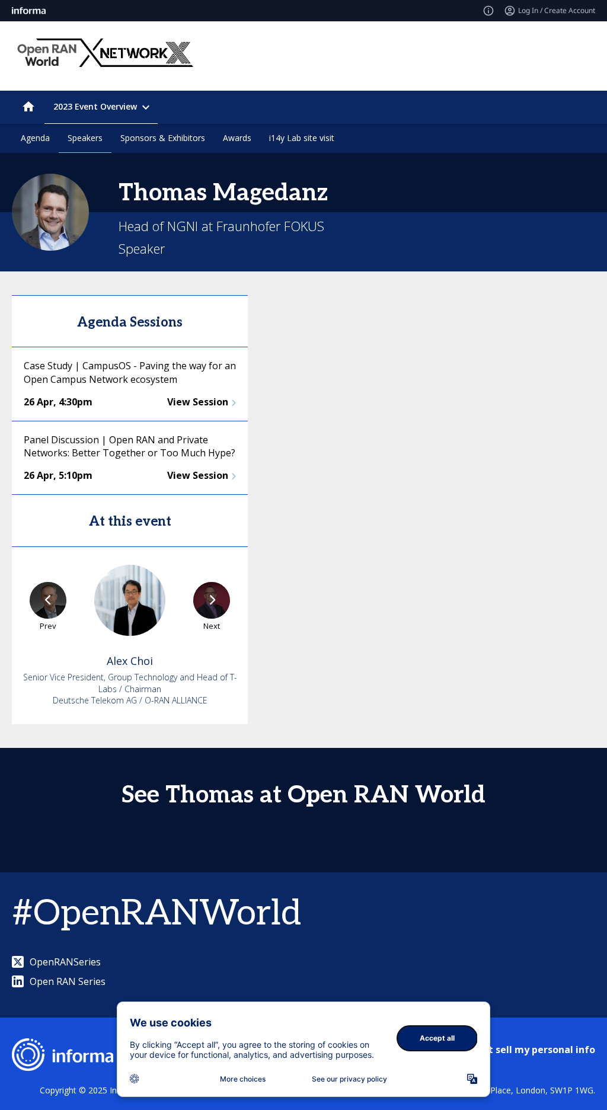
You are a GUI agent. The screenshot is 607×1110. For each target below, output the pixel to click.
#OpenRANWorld (156, 914)
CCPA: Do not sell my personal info (513, 1049)
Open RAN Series (68, 981)
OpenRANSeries (65, 961)
